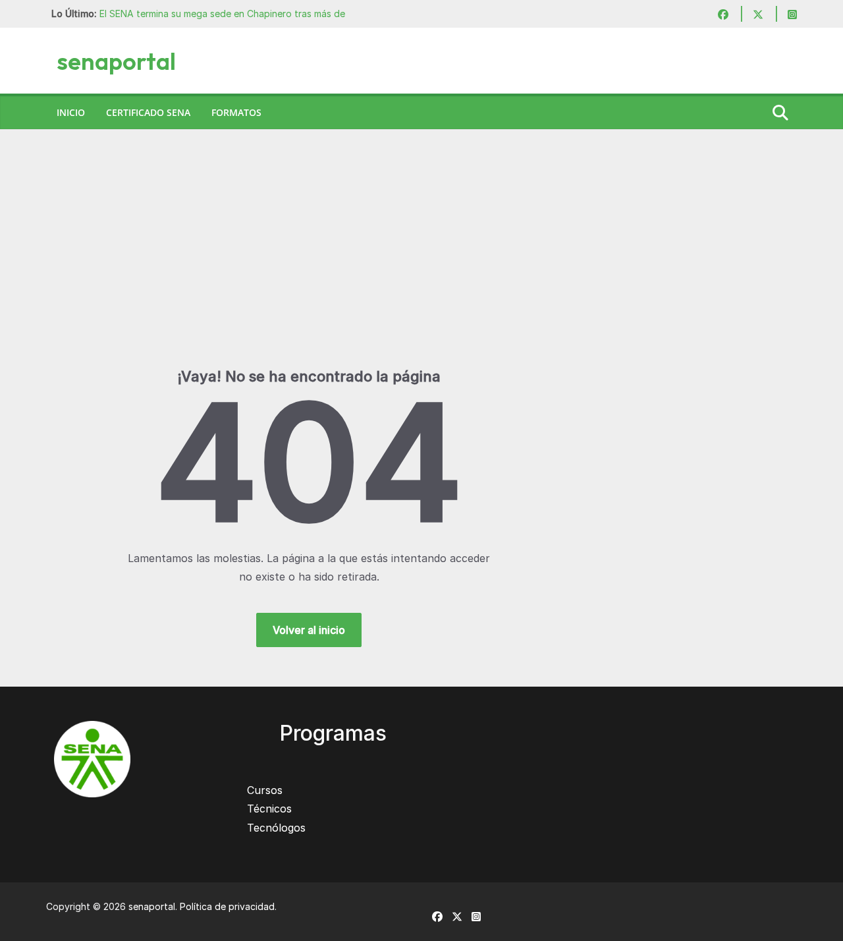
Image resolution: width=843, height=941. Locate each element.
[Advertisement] (421, 268)
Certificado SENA (148, 112)
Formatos (236, 112)
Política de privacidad (227, 906)
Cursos (265, 790)
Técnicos (269, 808)
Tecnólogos (276, 827)
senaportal (116, 61)
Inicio (71, 112)
